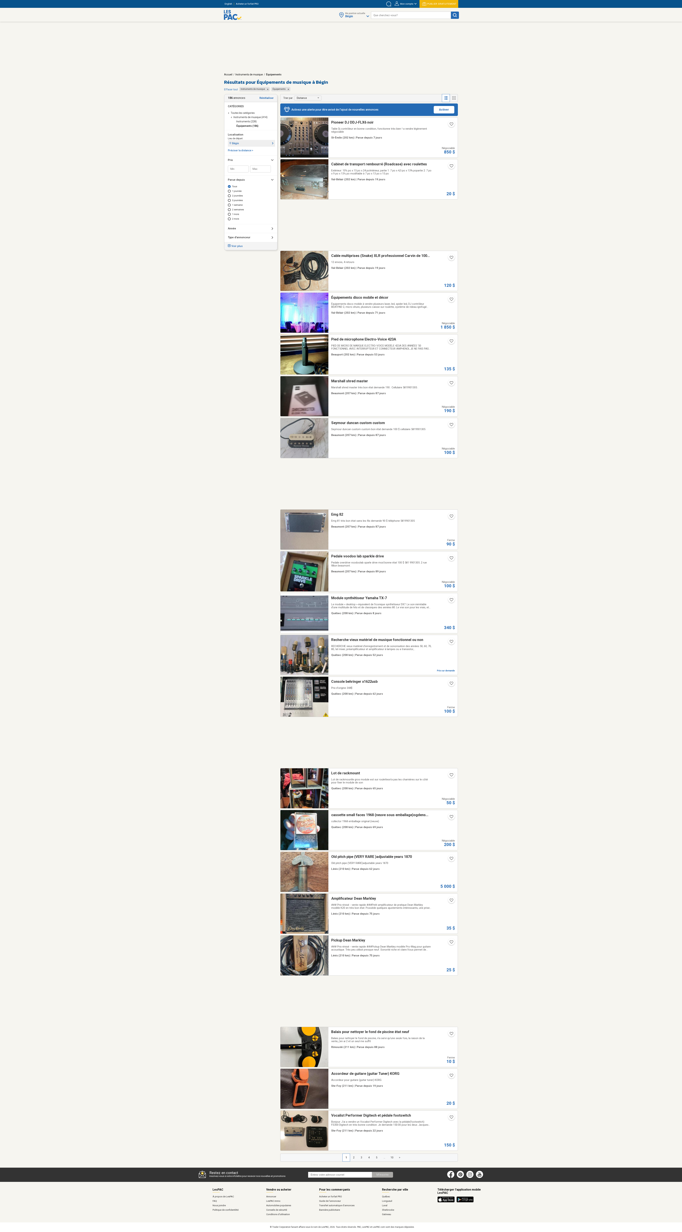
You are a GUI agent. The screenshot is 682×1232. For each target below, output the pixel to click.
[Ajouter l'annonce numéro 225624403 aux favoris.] (451, 125)
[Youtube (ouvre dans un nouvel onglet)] (480, 1177)
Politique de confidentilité (226, 1210)
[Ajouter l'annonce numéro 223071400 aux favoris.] (451, 943)
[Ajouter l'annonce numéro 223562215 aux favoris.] (451, 684)
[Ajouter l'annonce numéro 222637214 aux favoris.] (451, 559)
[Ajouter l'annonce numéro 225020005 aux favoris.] (451, 167)
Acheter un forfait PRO (330, 1196)
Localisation (235, 134)
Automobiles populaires (278, 1205)
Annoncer (271, 1196)
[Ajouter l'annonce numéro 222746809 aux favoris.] (451, 517)
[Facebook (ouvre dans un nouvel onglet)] (451, 1177)
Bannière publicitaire (329, 1210)
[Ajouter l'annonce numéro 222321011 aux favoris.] (451, 601)
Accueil (228, 74)
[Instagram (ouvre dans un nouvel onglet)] (470, 1177)
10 (392, 1157)
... (384, 1157)
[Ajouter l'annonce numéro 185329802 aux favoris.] (451, 300)
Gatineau (386, 1214)
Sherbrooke (388, 1210)
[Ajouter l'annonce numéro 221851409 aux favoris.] (451, 1076)
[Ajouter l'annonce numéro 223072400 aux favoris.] (451, 901)
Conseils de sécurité (276, 1210)
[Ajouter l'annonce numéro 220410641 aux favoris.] (451, 776)
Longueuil (387, 1201)
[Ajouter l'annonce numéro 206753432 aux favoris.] (451, 642)
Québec (386, 1196)
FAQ (215, 1201)
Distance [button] (302, 98)
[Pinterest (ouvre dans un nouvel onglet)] (460, 1177)
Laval (384, 1205)
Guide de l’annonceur (330, 1201)
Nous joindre (219, 1205)
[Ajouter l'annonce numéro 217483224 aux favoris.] (451, 342)
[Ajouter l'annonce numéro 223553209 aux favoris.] (451, 859)
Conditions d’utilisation (278, 1214)
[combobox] (411, 15)
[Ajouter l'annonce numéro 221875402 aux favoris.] (451, 1118)
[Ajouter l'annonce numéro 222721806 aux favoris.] (451, 1034)
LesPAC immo (273, 1201)
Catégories (236, 106)
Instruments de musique (249, 74)
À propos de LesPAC (223, 1196)
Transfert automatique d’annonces (336, 1205)
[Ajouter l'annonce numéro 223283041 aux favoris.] (451, 818)
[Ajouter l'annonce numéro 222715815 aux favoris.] (451, 384)
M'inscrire (382, 1174)
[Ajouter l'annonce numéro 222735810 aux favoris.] (451, 425)
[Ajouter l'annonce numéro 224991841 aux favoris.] (451, 258)
